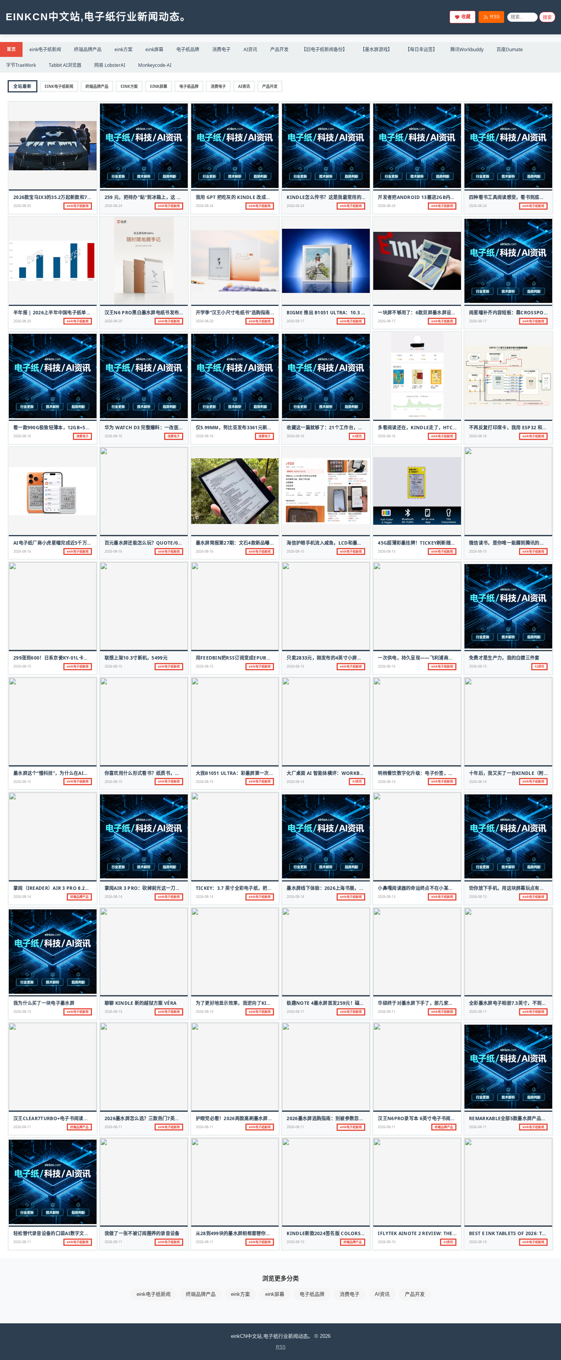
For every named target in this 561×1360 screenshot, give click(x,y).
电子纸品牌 (187, 49)
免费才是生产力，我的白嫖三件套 (504, 658)
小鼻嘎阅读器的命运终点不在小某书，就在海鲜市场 (432, 888)
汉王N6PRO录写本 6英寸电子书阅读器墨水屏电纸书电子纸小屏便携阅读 (454, 1118)
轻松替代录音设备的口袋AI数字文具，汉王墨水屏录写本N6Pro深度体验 (90, 1233)
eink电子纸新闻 (45, 49)
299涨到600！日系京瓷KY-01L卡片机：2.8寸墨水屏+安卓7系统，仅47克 (90, 658)
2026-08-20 (22, 321)
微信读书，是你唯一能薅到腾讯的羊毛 (509, 543)
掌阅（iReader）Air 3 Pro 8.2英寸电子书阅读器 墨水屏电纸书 (82, 888)
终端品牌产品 (88, 49)
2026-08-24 (113, 205)
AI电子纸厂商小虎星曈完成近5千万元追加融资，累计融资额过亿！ (83, 543)
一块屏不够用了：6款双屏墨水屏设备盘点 (421, 312)
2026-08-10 (295, 1241)
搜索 (547, 17)
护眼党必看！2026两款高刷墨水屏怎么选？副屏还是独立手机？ (262, 1118)
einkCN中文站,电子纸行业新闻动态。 (98, 17)
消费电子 (221, 49)
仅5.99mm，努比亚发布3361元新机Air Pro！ (246, 427)
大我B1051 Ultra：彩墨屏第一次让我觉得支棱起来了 (253, 773)
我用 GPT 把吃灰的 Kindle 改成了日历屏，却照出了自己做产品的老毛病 (273, 197)
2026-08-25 (22, 205)
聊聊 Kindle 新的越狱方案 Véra (140, 1003)
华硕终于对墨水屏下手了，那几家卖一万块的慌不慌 (432, 1003)
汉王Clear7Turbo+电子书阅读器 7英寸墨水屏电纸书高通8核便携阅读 (89, 1118)
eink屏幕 (154, 49)
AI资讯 (250, 49)
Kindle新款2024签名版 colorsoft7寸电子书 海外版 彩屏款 (354, 1233)
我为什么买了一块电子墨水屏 (43, 1003)
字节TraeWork (21, 65)
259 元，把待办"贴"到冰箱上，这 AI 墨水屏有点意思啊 (163, 197)
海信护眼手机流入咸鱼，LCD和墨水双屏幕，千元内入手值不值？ (355, 543)
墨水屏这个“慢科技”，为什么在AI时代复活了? (61, 773)
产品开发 (279, 49)
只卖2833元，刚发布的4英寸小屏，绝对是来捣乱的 (341, 658)
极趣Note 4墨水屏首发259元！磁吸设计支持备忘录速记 (346, 1003)
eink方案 (123, 49)
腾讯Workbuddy (467, 49)
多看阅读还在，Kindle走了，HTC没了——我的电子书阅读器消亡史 (450, 427)
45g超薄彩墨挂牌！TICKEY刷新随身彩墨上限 (426, 543)
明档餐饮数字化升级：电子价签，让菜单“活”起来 (429, 773)
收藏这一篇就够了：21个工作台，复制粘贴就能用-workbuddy (355, 427)
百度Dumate (510, 49)
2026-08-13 (386, 896)
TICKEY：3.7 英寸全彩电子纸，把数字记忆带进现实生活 (255, 888)
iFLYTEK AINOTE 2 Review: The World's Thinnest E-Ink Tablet (456, 1233)
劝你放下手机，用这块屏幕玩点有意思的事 (513, 888)
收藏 (466, 16)
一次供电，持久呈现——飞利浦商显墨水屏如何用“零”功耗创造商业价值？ (455, 658)
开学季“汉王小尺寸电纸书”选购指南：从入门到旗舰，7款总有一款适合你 (272, 312)
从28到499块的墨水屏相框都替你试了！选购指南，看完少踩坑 (261, 1233)
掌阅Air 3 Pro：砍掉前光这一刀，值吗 (147, 888)
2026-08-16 (22, 435)
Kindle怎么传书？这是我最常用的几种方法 (333, 197)
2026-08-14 (295, 781)
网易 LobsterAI (109, 65)
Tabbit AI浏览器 (65, 65)
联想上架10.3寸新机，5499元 (136, 658)
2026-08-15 (295, 551)
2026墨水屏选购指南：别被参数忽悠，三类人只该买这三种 (348, 1118)
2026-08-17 (295, 321)
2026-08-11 (295, 1011)
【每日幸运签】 (421, 49)
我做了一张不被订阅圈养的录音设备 (142, 1233)
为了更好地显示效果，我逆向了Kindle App (243, 1003)
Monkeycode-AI (154, 65)
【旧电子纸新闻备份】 (324, 49)
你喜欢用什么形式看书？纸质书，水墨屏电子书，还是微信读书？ (173, 773)
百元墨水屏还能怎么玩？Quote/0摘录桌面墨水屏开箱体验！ (169, 543)
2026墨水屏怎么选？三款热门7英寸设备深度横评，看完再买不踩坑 (175, 1118)
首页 (11, 49)
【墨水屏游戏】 (376, 49)
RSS (495, 16)
